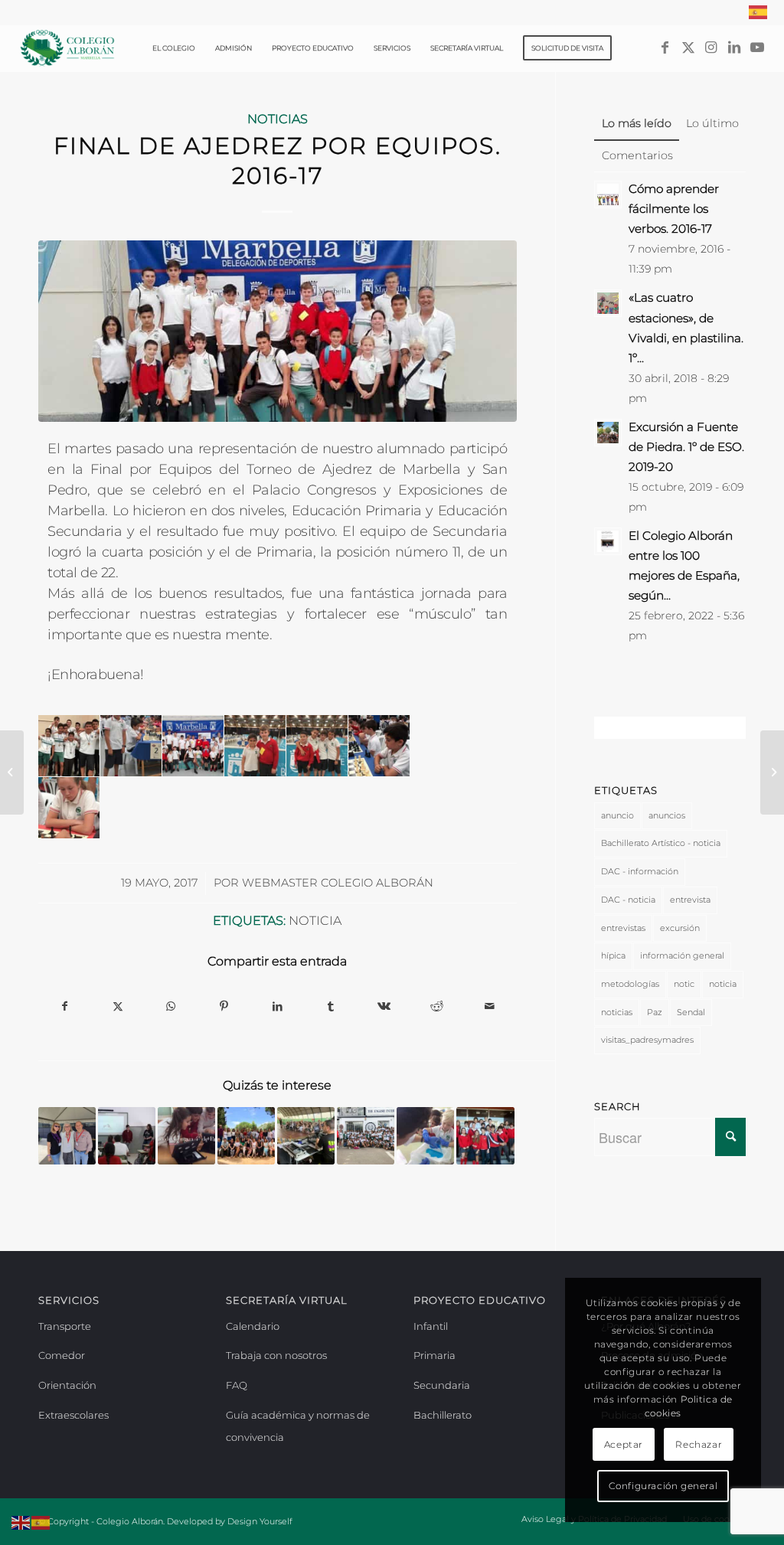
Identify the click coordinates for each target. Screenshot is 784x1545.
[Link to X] (688, 47)
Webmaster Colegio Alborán (337, 883)
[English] (21, 1522)
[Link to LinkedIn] (734, 47)
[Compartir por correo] (489, 1007)
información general (682, 955)
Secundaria (441, 1385)
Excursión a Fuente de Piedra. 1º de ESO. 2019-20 (686, 447)
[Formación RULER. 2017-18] (246, 1135)
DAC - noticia (628, 899)
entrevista (690, 899)
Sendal (691, 1012)
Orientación (67, 1385)
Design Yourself (259, 1521)
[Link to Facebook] (665, 47)
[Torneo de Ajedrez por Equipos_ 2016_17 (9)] (277, 331)
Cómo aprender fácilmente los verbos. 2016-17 (674, 208)
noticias (616, 1012)
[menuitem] (755, 12)
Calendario (252, 1326)
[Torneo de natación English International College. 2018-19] (365, 1135)
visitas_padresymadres (647, 1039)
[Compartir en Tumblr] (330, 1007)
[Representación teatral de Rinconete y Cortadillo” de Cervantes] (485, 1135)
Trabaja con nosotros (276, 1355)
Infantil (430, 1326)
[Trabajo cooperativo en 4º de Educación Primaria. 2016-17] (186, 1135)
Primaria (434, 1355)
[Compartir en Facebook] (64, 1007)
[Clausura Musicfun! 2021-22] (306, 1135)
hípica (613, 955)
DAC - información (639, 871)
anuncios (666, 815)
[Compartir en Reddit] (436, 1007)
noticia (315, 920)
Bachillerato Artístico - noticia (660, 843)
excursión (680, 928)
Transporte (64, 1326)
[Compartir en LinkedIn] (277, 1007)
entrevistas (623, 928)
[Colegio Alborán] (67, 48)
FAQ (236, 1385)
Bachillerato (442, 1415)
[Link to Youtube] (757, 47)
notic (684, 983)
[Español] (759, 12)
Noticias (277, 118)
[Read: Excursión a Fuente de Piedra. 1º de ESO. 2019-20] (608, 432)
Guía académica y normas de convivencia (298, 1426)
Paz (654, 1012)
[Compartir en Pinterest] (224, 1007)
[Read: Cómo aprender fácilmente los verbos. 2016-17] (608, 194)
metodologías (630, 983)
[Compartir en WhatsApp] (171, 1007)
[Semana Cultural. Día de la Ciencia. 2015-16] (425, 1135)
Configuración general (663, 1485)
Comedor (61, 1355)
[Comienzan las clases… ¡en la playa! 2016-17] (12, 772)
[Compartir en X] (117, 1007)
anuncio (617, 815)
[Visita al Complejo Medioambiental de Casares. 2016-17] (772, 772)
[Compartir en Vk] (383, 1007)
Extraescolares (73, 1415)
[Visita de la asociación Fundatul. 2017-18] (126, 1135)
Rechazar (698, 1444)
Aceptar (623, 1444)
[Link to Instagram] (711, 47)
